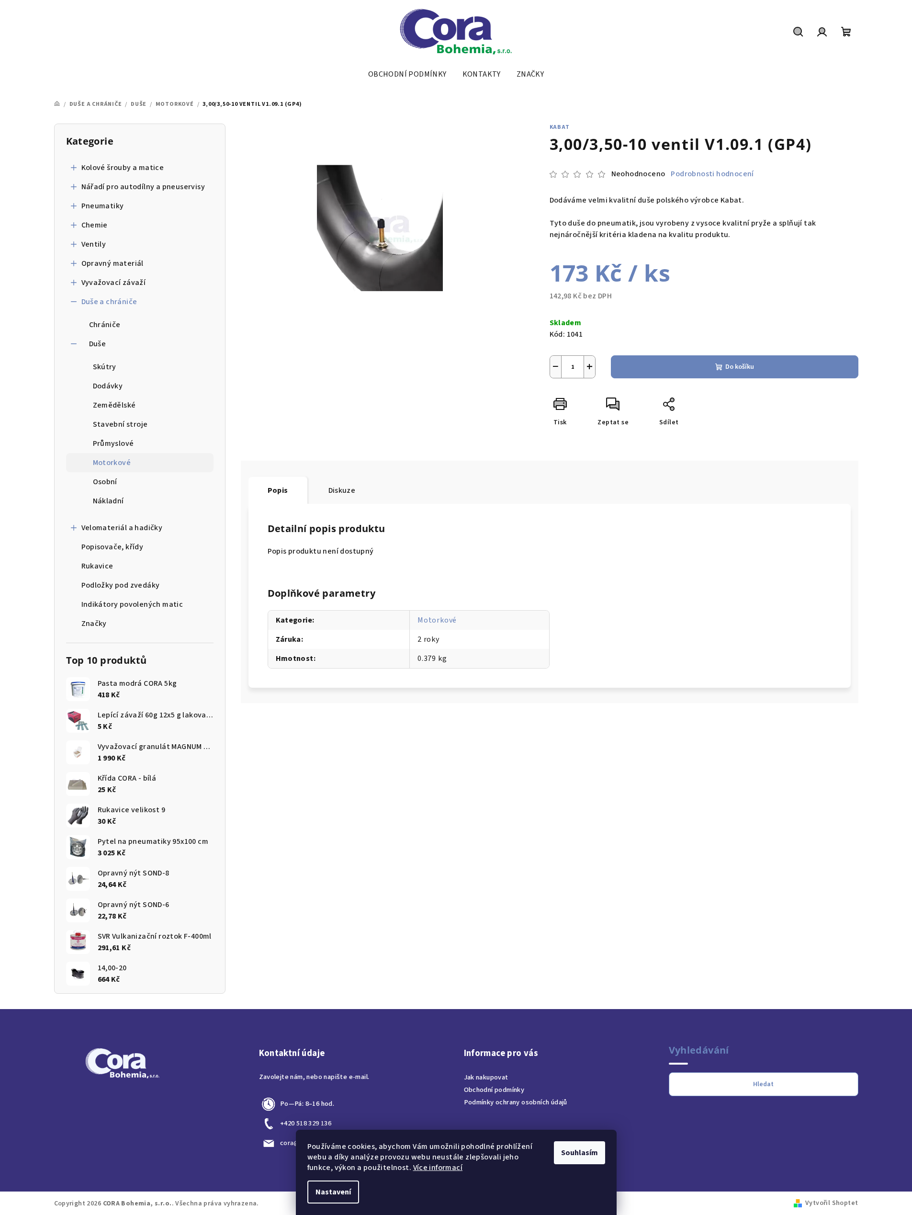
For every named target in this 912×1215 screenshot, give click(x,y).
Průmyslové (113, 443)
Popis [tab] (278, 490)
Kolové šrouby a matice (122, 167)
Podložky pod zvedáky (120, 585)
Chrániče (105, 324)
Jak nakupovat (486, 1077)
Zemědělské (114, 405)
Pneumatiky (102, 206)
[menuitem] (407, 74)
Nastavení (333, 1192)
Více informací (438, 1167)
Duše (97, 344)
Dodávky (108, 386)
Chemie (94, 225)
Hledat (763, 1084)
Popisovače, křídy (112, 547)
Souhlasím (579, 1152)
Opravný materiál (112, 263)
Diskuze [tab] (342, 490)
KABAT (560, 127)
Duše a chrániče (109, 301)
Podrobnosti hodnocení (712, 174)
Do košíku (739, 367)
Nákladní (108, 501)
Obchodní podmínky (494, 1090)
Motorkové (112, 462)
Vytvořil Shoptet (831, 1203)
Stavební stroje (120, 424)
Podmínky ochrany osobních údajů (515, 1102)
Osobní (105, 482)
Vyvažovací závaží (113, 282)
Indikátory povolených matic (132, 604)
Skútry (104, 367)
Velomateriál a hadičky (122, 527)
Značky (94, 623)
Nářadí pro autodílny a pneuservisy (143, 187)
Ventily (93, 244)
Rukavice (97, 566)
